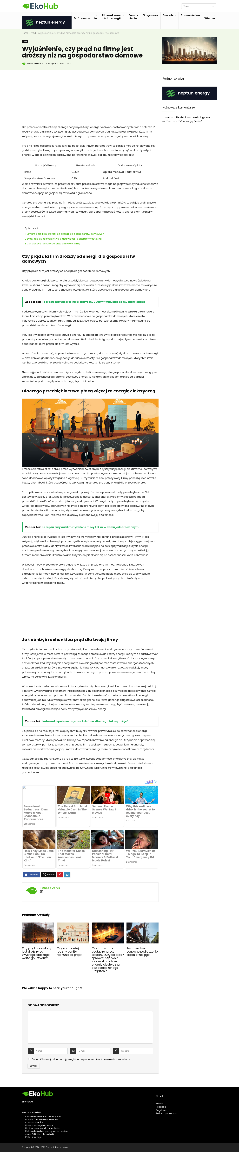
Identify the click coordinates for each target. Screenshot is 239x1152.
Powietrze (169, 15)
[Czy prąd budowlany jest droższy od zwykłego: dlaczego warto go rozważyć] (38, 925)
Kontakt (160, 1103)
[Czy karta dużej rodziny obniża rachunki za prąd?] (73, 925)
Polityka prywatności (167, 1113)
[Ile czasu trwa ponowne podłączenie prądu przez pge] (142, 925)
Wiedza (209, 18)
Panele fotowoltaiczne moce (41, 1119)
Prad (33, 33)
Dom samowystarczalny (39, 1125)
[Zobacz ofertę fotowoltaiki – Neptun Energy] (47, 18)
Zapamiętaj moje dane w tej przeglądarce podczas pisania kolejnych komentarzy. (81, 1059)
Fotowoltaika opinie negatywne (43, 1116)
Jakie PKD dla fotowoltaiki (39, 1134)
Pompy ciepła (133, 16)
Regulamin (161, 1110)
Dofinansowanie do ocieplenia (42, 1128)
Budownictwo (190, 15)
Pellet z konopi (33, 1137)
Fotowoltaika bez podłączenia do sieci (46, 1131)
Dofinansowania (85, 18)
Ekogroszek (150, 15)
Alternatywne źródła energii (111, 16)
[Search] (213, 6)
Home (25, 33)
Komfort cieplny (34, 1122)
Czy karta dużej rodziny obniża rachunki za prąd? (69, 951)
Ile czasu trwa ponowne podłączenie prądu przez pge (142, 951)
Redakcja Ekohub (34, 63)
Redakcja (161, 1106)
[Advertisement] (90, 101)
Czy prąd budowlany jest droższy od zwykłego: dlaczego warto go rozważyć (36, 953)
